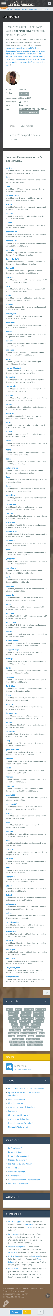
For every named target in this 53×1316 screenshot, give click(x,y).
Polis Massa (13, 1234)
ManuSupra (11, 568)
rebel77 (9, 186)
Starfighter (18, 1039)
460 (26, 93)
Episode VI (25, 1015)
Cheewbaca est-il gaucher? (19, 1115)
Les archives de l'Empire (18, 1183)
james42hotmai (12, 195)
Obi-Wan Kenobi (32, 1027)
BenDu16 (9, 668)
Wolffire (9, 940)
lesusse (9, 813)
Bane (37, 1256)
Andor (9, 1009)
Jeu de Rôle (25, 1021)
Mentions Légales (17, 1288)
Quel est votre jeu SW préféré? (20, 1123)
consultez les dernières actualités (20, 48)
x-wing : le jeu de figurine (18, 1119)
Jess (24, 1224)
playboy (9, 395)
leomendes (10, 540)
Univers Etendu (17, 1045)
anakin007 (10, 322)
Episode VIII (14, 1018)
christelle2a (11, 504)
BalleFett (9, 858)
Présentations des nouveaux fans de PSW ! (26, 1088)
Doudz (8, 459)
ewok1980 (10, 958)
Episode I (29, 1009)
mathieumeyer (12, 640)
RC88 (8, 822)
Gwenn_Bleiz (11, 531)
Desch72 (9, 513)
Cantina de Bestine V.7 (17, 1171)
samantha (10, 595)
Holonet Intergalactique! (18, 1156)
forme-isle (10, 731)
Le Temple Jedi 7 (15, 1148)
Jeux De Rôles (27, 126)
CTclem (9, 885)
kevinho (9, 831)
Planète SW (15, 1030)
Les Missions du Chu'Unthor (20, 1164)
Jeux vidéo (38, 1021)
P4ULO (8, 422)
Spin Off (40, 1036)
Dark (33, 1256)
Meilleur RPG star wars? (18, 1127)
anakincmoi (11, 350)
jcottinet (9, 168)
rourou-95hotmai (13, 368)
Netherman (11, 876)
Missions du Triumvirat (17, 1160)
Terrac (8, 486)
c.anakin (9, 849)
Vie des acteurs (35, 1045)
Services (21, 1036)
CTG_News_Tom (13, 967)
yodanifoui (10, 495)
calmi (8, 549)
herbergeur (13, 1111)
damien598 (10, 377)
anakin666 (10, 795)
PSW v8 (6, 1288)
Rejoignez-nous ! (18, 1291)
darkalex (9, 404)
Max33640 (10, 613)
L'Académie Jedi (14, 1152)
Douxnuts (10, 277)
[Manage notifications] (48, 1295)
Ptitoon (9, 204)
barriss (9, 631)
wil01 (8, 840)
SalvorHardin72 (12, 259)
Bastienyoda (11, 949)
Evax (8, 477)
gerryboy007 (11, 804)
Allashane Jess (14, 1221)
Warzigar (9, 658)
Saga (41, 1033)
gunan (8, 359)
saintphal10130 (12, 976)
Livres (14, 1024)
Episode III (13, 1012)
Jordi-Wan (10, 686)
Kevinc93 (10, 413)
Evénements (27, 1018)
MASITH (9, 213)
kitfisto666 (10, 522)
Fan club (40, 1018)
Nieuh (8, 767)
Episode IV (26, 1012)
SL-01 (8, 177)
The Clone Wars (17, 1042)
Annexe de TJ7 (14, 1167)
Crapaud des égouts (16, 1246)
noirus (8, 913)
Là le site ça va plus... (17, 1103)
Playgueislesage (12, 649)
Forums (12, 126)
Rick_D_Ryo (11, 622)
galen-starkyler (12, 749)
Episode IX (38, 1012)
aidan (8, 604)
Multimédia (18, 1027)
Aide (27, 1312)
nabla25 (9, 331)
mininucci (10, 295)
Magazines (36, 1024)
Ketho (8, 449)
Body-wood (13, 1268)
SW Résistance (33, 1039)
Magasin (24, 1024)
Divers (18, 1009)
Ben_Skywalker (12, 922)
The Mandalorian (34, 1042)
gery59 (9, 722)
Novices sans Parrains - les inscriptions (24, 1179)
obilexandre (11, 904)
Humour (12, 1021)
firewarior (10, 786)
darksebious (11, 240)
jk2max (9, 431)
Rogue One (13, 1033)
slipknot (9, 758)
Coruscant (12, 1252)
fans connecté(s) (22, 1067)
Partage (15, 1312)
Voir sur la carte (31, 112)
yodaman (10, 586)
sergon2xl (10, 250)
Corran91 (10, 268)
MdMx (8, 577)
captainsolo (11, 386)
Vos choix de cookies (34, 1288)
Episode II (40, 1009)
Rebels (39, 1030)
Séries (11, 1036)
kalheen (9, 704)
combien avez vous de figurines (21, 1107)
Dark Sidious (13, 1256)
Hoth (30, 1227)
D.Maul (9, 222)
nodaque (9, 304)
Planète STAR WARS (22, 3)
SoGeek (9, 895)
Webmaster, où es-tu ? (17, 1099)
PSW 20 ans (28, 1030)
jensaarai (10, 677)
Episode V (13, 1015)
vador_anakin (12, 468)
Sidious (11, 1262)
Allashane (30, 1224)
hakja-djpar (11, 313)
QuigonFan (10, 558)
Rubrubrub (11, 931)
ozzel (8, 867)
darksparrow (11, 713)
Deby (8, 740)
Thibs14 (9, 440)
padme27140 (11, 231)
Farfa (8, 286)
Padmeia (9, 777)
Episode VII (38, 1015)
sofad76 (9, 340)
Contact (6, 1291)
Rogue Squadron (28, 1033)
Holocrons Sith (14, 1175)
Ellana (8, 695)
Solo (31, 1036)
